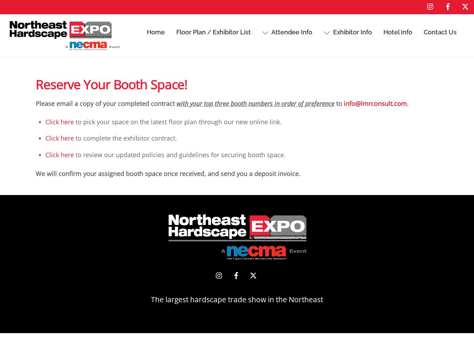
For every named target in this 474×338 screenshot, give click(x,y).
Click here (59, 122)
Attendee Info (291, 32)
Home (156, 32)
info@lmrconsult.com (375, 103)
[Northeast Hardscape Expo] (65, 46)
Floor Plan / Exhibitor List (213, 32)
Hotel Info (397, 32)
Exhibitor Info (352, 32)
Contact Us (440, 32)
